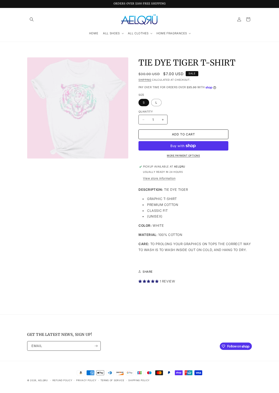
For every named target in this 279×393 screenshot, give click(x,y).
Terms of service (112, 380)
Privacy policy (86, 380)
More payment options (183, 155)
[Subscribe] (96, 346)
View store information (159, 178)
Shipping (144, 79)
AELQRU (43, 380)
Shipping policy (139, 380)
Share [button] (148, 271)
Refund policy (62, 380)
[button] (31, 19)
